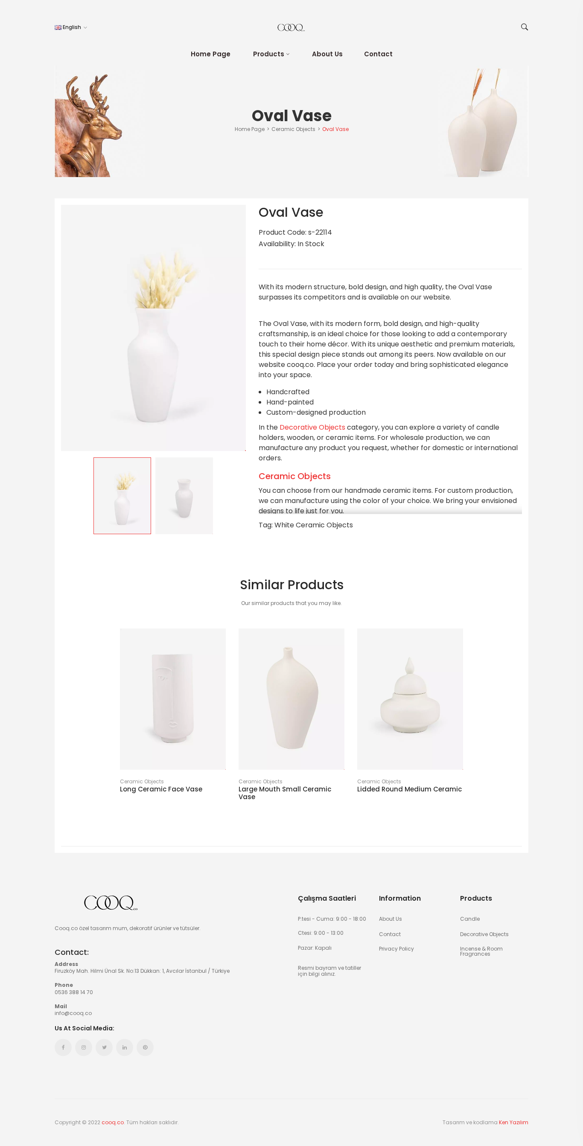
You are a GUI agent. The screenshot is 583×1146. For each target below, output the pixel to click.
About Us (327, 53)
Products (268, 53)
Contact (378, 53)
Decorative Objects (312, 427)
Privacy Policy (396, 948)
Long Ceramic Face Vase (161, 789)
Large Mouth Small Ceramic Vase (285, 793)
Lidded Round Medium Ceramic (409, 789)
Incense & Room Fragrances (481, 951)
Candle (470, 918)
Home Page (210, 53)
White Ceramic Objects (313, 525)
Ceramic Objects (295, 476)
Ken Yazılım (513, 1122)
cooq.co (113, 1122)
